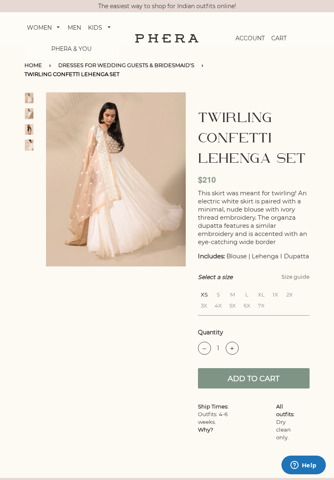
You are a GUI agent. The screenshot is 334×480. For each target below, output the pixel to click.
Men (74, 27)
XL (261, 293)
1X (275, 293)
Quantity (210, 332)
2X (289, 293)
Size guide (295, 276)
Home (33, 65)
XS (204, 293)
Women (40, 27)
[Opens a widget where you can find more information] (303, 466)
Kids (96, 27)
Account (250, 38)
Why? (205, 429)
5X (232, 304)
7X (261, 304)
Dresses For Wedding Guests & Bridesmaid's (126, 65)
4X (218, 304)
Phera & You (71, 48)
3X (204, 304)
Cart (279, 38)
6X (247, 304)
